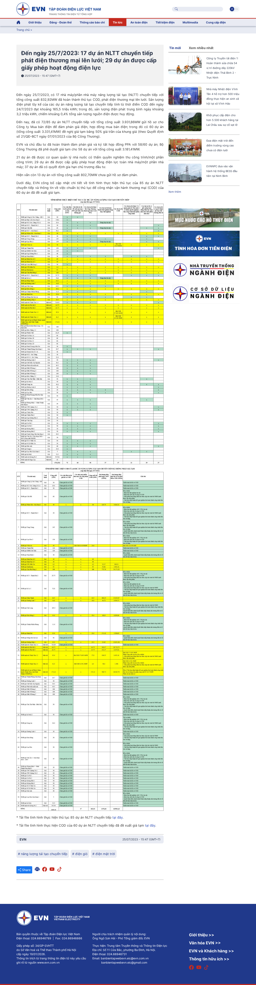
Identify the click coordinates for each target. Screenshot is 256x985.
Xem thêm (174, 191)
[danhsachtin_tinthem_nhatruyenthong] (204, 269)
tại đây (117, 817)
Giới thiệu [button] (35, 22)
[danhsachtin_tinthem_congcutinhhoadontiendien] (204, 243)
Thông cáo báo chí (92, 22)
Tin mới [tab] (175, 48)
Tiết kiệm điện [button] (165, 22)
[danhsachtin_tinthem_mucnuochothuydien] (204, 218)
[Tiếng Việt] (58, 9)
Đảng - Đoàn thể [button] (61, 22)
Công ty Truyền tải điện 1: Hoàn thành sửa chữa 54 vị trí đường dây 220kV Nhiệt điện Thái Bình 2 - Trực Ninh (222, 68)
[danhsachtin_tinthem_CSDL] (204, 293)
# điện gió (80, 854)
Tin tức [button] (117, 22)
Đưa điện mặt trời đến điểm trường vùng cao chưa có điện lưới (220, 145)
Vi (232, 9)
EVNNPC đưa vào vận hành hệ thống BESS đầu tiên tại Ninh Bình (221, 171)
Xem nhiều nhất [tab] (201, 48)
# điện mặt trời (103, 854)
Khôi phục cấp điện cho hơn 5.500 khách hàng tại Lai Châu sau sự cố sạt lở (222, 120)
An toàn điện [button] (139, 22)
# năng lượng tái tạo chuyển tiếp (42, 854)
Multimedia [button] (190, 22)
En (237, 9)
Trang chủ (23, 29)
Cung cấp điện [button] (216, 22)
